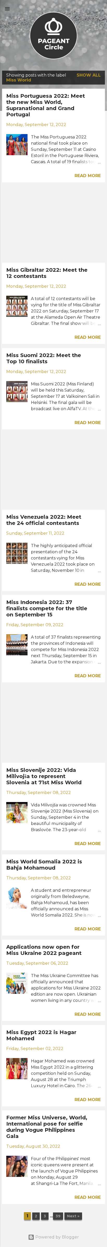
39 (58, 1216)
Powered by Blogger (56, 1237)
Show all (89, 75)
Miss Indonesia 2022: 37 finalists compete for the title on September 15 (46, 608)
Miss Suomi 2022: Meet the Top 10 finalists (43, 358)
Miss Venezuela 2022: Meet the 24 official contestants (43, 520)
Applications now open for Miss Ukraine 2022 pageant (44, 950)
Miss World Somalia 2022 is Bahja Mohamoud (44, 864)
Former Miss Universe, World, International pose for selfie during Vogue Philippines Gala (46, 1126)
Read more (88, 175)
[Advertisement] (53, 222)
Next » (73, 1216)
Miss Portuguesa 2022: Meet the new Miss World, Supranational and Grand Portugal (45, 105)
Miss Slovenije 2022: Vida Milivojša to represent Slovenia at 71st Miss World (44, 776)
